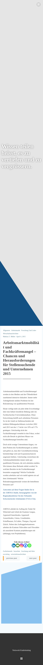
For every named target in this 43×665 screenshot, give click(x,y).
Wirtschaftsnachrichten (10, 333)
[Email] (18, 545)
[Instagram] (22, 545)
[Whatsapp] (29, 545)
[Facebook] (25, 545)
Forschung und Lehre (28, 330)
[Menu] (39, 4)
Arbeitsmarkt (15, 330)
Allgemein (6, 330)
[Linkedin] (14, 545)
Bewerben (17, 551)
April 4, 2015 (21, 336)
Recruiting (6, 554)
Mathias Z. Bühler (9, 336)
